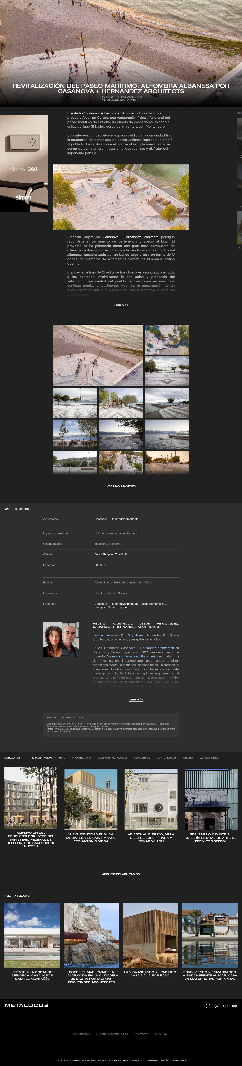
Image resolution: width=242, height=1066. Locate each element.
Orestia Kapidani (118, 607)
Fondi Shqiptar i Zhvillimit (111, 554)
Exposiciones (209, 758)
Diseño (188, 758)
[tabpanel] (121, 821)
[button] (10, 821)
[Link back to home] (26, 1006)
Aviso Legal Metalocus (114, 1061)
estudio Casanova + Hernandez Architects (104, 113)
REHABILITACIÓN (41, 758)
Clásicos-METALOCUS (112, 758)
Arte (61, 758)
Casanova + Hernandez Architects (131, 237)
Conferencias (167, 758)
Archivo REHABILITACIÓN (121, 874)
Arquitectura (81, 758)
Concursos (142, 758)
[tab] (41, 758)
